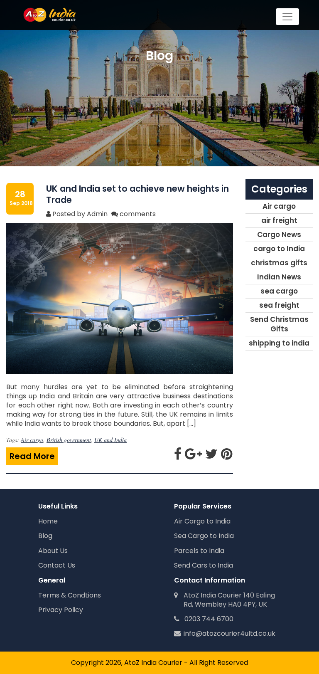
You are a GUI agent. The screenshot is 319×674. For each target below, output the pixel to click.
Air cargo (32, 440)
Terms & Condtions (69, 595)
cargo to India (279, 249)
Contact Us (56, 565)
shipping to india (279, 343)
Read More (32, 456)
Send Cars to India (203, 565)
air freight (279, 220)
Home (48, 521)
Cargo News (279, 234)
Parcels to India (199, 550)
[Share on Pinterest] (226, 456)
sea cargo (279, 291)
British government (69, 440)
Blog (45, 536)
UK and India (110, 440)
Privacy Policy (60, 610)
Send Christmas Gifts (279, 324)
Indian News (279, 277)
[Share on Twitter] (212, 456)
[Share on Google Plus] (194, 456)
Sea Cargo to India (204, 536)
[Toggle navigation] (287, 16)
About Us (53, 550)
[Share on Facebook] (178, 456)
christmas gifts (279, 263)
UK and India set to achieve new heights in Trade (137, 194)
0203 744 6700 (206, 619)
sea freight (279, 305)
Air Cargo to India (202, 521)
